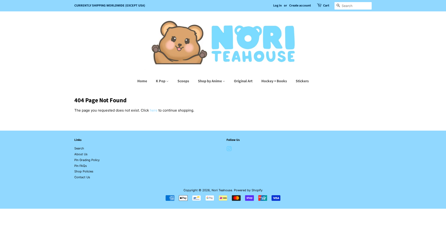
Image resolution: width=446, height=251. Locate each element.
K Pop (161, 81)
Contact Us (82, 177)
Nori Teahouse (222, 190)
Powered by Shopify (248, 190)
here (153, 110)
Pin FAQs (80, 166)
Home (142, 81)
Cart (326, 5)
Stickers (302, 81)
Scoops (183, 81)
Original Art (243, 81)
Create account (300, 5)
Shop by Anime (210, 81)
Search (79, 148)
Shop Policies (83, 171)
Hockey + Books (274, 81)
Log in (277, 5)
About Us (81, 154)
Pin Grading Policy (87, 160)
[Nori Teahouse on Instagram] (229, 150)
